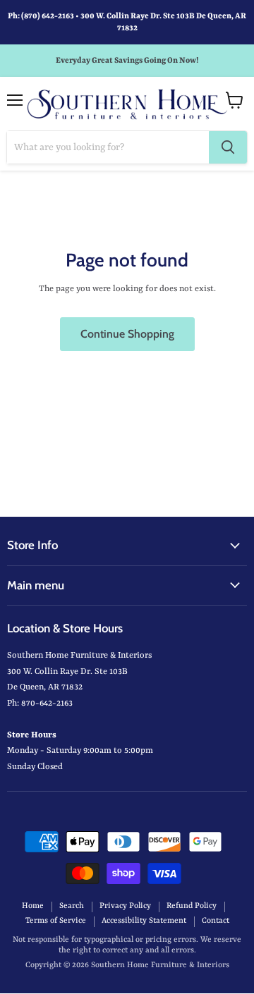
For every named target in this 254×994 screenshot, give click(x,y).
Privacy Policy (125, 906)
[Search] (228, 147)
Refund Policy (192, 906)
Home (33, 906)
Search (71, 906)
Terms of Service (55, 921)
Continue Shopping (127, 333)
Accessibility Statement (144, 921)
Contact (215, 921)
